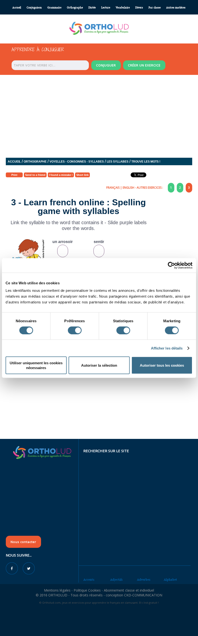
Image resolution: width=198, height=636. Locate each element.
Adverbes (143, 580)
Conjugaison (34, 7)
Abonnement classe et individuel (129, 590)
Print (14, 174)
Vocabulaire (123, 7)
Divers (139, 7)
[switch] (75, 330)
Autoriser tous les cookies (162, 365)
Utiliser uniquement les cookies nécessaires (36, 365)
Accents (88, 580)
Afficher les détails (167, 348)
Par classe (154, 7)
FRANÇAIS (113, 188)
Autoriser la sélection (99, 365)
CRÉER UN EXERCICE (144, 65)
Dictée (92, 7)
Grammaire (54, 7)
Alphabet (170, 580)
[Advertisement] (99, 403)
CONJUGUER (106, 65)
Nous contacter (23, 542)
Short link (82, 174)
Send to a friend (35, 174)
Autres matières (175, 7)
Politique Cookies (87, 590)
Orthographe (75, 7)
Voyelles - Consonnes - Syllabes (77, 161)
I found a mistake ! (61, 174)
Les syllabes (117, 161)
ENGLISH (128, 188)
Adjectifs (116, 580)
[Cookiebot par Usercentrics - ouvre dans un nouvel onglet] (171, 265)
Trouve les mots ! (145, 161)
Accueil (16, 7)
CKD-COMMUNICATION (143, 595)
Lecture (105, 7)
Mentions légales (57, 590)
